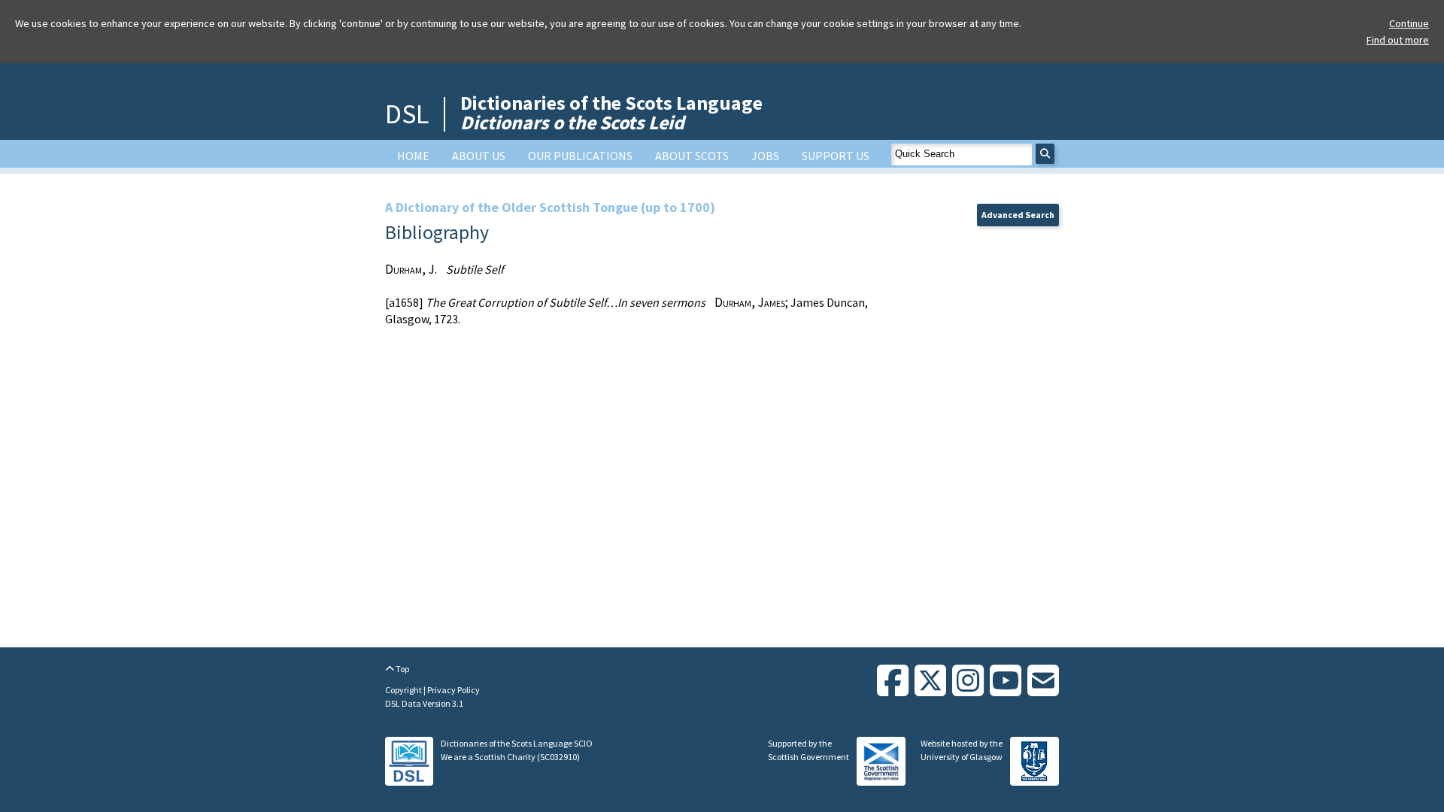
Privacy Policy (453, 689)
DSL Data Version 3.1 (424, 703)
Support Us (835, 155)
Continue (1409, 23)
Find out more (1398, 40)
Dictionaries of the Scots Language (611, 112)
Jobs (765, 155)
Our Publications (580, 155)
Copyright (404, 689)
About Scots (692, 155)
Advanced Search (1017, 214)
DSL (407, 114)
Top (401, 668)
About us (478, 155)
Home (413, 155)
